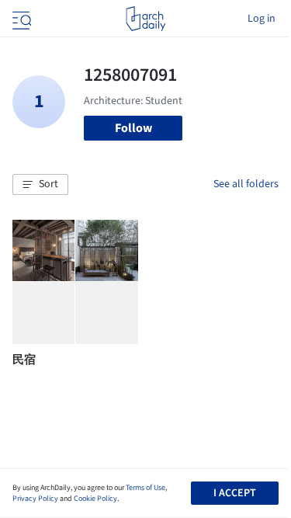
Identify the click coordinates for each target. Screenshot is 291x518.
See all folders (246, 184)
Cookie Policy (95, 498)
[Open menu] (20, 19)
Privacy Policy (35, 498)
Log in (261, 18)
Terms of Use (145, 487)
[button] (40, 185)
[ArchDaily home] (145, 18)
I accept (234, 493)
